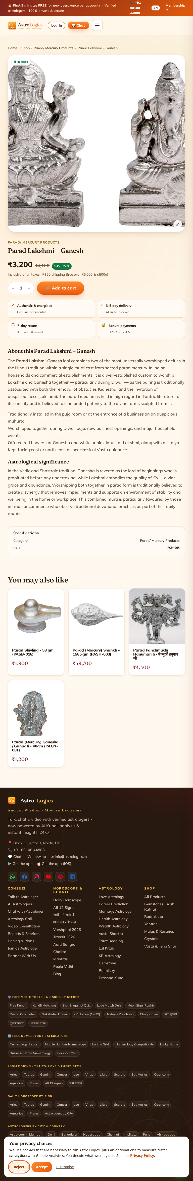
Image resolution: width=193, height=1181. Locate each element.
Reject (19, 1166)
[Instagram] (36, 876)
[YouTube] (48, 876)
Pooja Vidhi (63, 966)
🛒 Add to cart (60, 287)
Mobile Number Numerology (65, 1044)
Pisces (34, 1083)
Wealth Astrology (114, 926)
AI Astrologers (20, 904)
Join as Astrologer (23, 948)
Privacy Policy (142, 1155)
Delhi (51, 1134)
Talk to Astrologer (23, 896)
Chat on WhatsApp (29, 856)
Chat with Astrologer (25, 911)
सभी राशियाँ (75, 1083)
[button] (96, 143)
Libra (104, 1074)
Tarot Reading (111, 940)
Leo (76, 1074)
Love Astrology (111, 896)
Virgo (89, 1074)
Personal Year (67, 1053)
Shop (25, 48)
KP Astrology (110, 955)
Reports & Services (23, 933)
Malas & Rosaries (159, 931)
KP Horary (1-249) (87, 1014)
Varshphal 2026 (67, 929)
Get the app (23, 863)
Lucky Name (169, 1044)
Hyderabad (92, 1134)
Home (12, 48)
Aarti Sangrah (65, 944)
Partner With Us (22, 955)
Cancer (62, 1074)
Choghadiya (149, 1014)
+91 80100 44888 (135, 8)
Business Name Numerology (30, 1053)
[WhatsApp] (12, 876)
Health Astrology (113, 918)
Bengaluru (69, 1134)
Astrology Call (20, 918)
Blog (57, 973)
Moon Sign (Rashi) (140, 1005)
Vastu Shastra (111, 933)
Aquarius (16, 1083)
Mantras (60, 959)
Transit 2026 (64, 936)
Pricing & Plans (21, 940)
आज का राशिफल (64, 922)
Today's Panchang (120, 1014)
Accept (42, 1166)
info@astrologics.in (71, 856)
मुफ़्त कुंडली (171, 1014)
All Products (154, 896)
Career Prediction (113, 904)
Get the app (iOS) (56, 863)
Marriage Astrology (115, 911)
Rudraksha (153, 916)
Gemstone (107, 963)
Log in (56, 25)
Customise (65, 1166)
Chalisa (59, 951)
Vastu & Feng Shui (160, 946)
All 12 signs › (54, 1083)
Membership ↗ (175, 8)
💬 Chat (78, 25)
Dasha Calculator (22, 1014)
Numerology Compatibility (135, 1044)
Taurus (29, 1074)
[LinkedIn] (72, 876)
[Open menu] (97, 25)
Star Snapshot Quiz (76, 1005)
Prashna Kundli (112, 977)
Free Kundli (18, 1005)
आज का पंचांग (38, 1023)
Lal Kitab (106, 948)
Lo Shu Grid (100, 1044)
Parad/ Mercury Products (53, 48)
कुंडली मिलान (17, 1023)
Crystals (151, 938)
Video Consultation (24, 926)
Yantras (150, 923)
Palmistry (107, 970)
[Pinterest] (60, 876)
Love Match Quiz (109, 1005)
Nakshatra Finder (54, 1014)
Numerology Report (24, 1044)
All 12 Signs (63, 907)
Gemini (45, 1074)
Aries (13, 1074)
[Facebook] (24, 876)
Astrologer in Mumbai (25, 1134)
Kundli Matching (44, 1005)
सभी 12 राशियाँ (63, 914)
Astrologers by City (59, 1113)
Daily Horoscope (67, 900)
